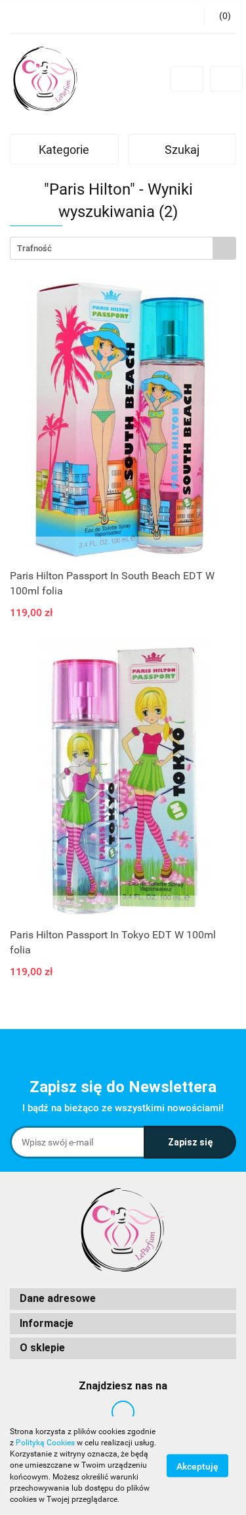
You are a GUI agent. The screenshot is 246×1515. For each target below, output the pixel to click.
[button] (123, 1299)
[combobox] (123, 248)
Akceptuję (197, 1466)
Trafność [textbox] (34, 248)
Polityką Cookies (45, 1442)
